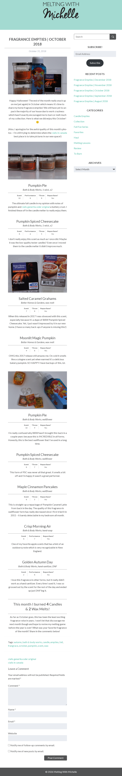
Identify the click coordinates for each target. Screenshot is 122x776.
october (23, 645)
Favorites (78, 132)
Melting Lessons (82, 142)
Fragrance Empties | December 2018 (92, 79)
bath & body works (32, 642)
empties (54, 642)
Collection (79, 121)
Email (11, 721)
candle (46, 642)
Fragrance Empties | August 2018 (91, 101)
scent (40, 645)
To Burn (78, 153)
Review (77, 148)
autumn (18, 642)
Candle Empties (82, 116)
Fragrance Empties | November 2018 (93, 85)
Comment (14, 685)
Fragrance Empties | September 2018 (93, 95)
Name (12, 709)
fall (61, 642)
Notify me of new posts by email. (27, 751)
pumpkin (32, 645)
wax (46, 645)
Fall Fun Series (81, 126)
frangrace (13, 645)
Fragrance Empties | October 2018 (91, 90)
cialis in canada (59, 132)
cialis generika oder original (36, 206)
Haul (76, 137)
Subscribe (95, 62)
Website (12, 733)
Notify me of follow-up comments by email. (32, 745)
